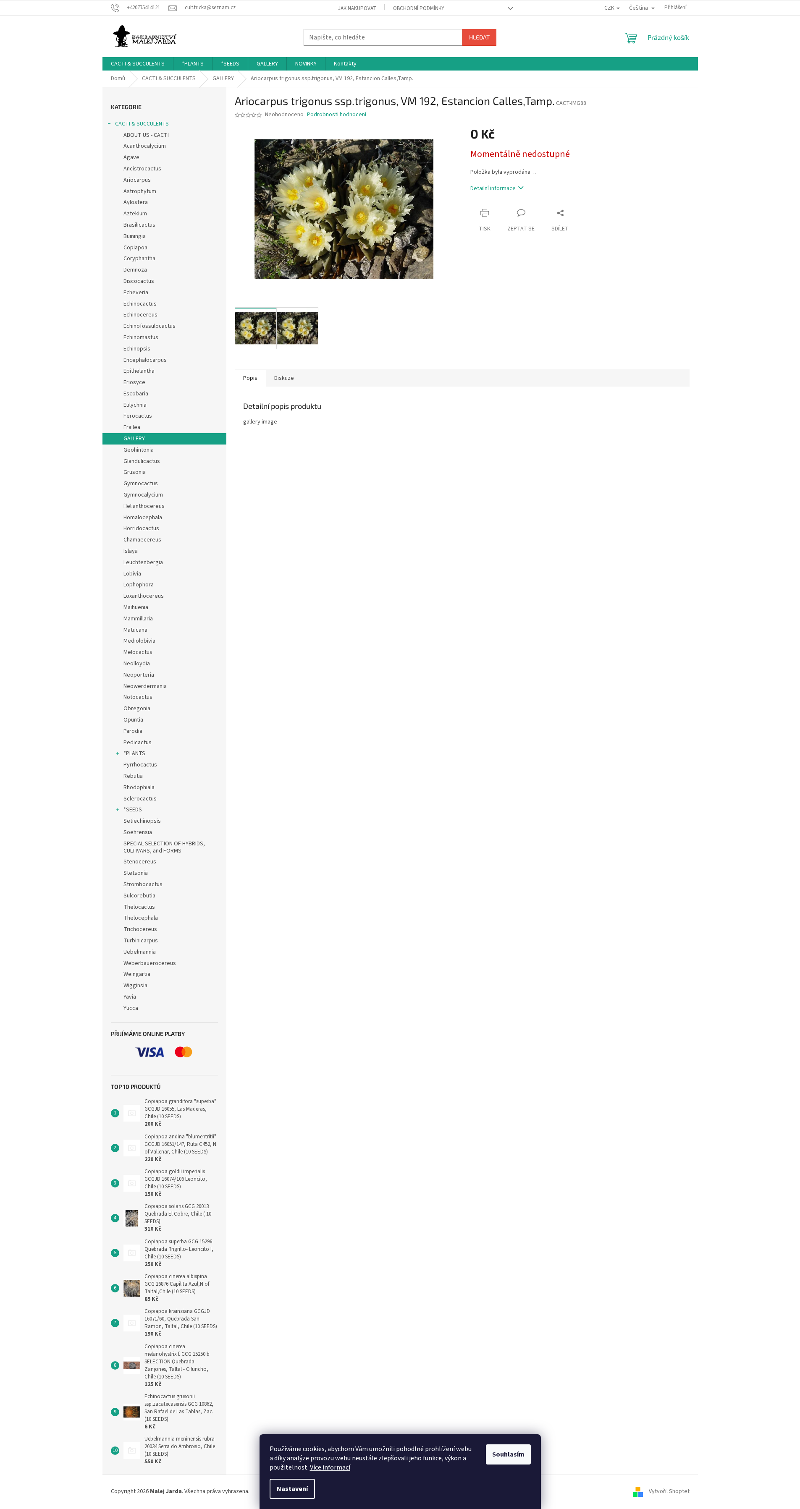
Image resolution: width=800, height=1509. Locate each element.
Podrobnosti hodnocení (336, 115)
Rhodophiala (139, 787)
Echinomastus (140, 337)
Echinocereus (140, 315)
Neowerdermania (145, 686)
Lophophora (138, 585)
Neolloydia (136, 663)
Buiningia (134, 236)
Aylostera (135, 202)
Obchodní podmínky (418, 8)
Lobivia (132, 574)
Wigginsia (135, 985)
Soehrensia (137, 832)
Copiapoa (135, 247)
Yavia (129, 997)
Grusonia (134, 472)
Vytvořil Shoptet (669, 1491)
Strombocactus (143, 884)
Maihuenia (135, 607)
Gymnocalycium (143, 495)
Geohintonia (138, 450)
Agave (131, 157)
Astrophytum (139, 191)
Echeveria (135, 292)
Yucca (130, 1008)
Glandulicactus (141, 461)
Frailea (131, 427)
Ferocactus (137, 416)
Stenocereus (139, 862)
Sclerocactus (140, 799)
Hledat (479, 37)
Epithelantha (139, 371)
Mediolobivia (139, 641)
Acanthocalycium (144, 146)
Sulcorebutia (139, 896)
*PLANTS (134, 753)
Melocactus (137, 652)
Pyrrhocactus (140, 765)
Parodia (132, 731)
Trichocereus (140, 929)
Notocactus (137, 697)
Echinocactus (140, 304)
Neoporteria (138, 675)
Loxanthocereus (143, 596)
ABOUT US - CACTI (146, 135)
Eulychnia (135, 405)
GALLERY (134, 438)
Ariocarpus (137, 180)
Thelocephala (140, 918)
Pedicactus (137, 742)
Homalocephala (142, 517)
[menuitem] (137, 64)
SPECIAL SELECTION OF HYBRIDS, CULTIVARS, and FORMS (164, 847)
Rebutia (133, 776)
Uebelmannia (139, 952)
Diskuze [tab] (284, 378)
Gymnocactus (140, 483)
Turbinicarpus (140, 940)
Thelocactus (139, 907)
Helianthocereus (144, 506)
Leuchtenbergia (143, 562)
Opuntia (133, 720)
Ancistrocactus (142, 169)
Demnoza (135, 270)
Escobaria (135, 394)
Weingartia (136, 974)
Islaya (130, 551)
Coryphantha (139, 258)
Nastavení (292, 1488)
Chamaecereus (142, 540)
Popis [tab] (250, 378)
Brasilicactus (139, 225)
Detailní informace (493, 188)
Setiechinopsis (142, 821)
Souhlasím (508, 1454)
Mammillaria (138, 619)
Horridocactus (141, 528)
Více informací (330, 1467)
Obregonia (136, 708)
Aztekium (135, 213)
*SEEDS (132, 809)
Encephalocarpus (145, 360)
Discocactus (138, 281)
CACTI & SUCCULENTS (142, 124)
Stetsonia (135, 873)
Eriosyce (134, 382)
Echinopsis (136, 349)
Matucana (135, 630)
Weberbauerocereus (149, 963)
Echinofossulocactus (149, 326)
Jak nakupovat (357, 8)
